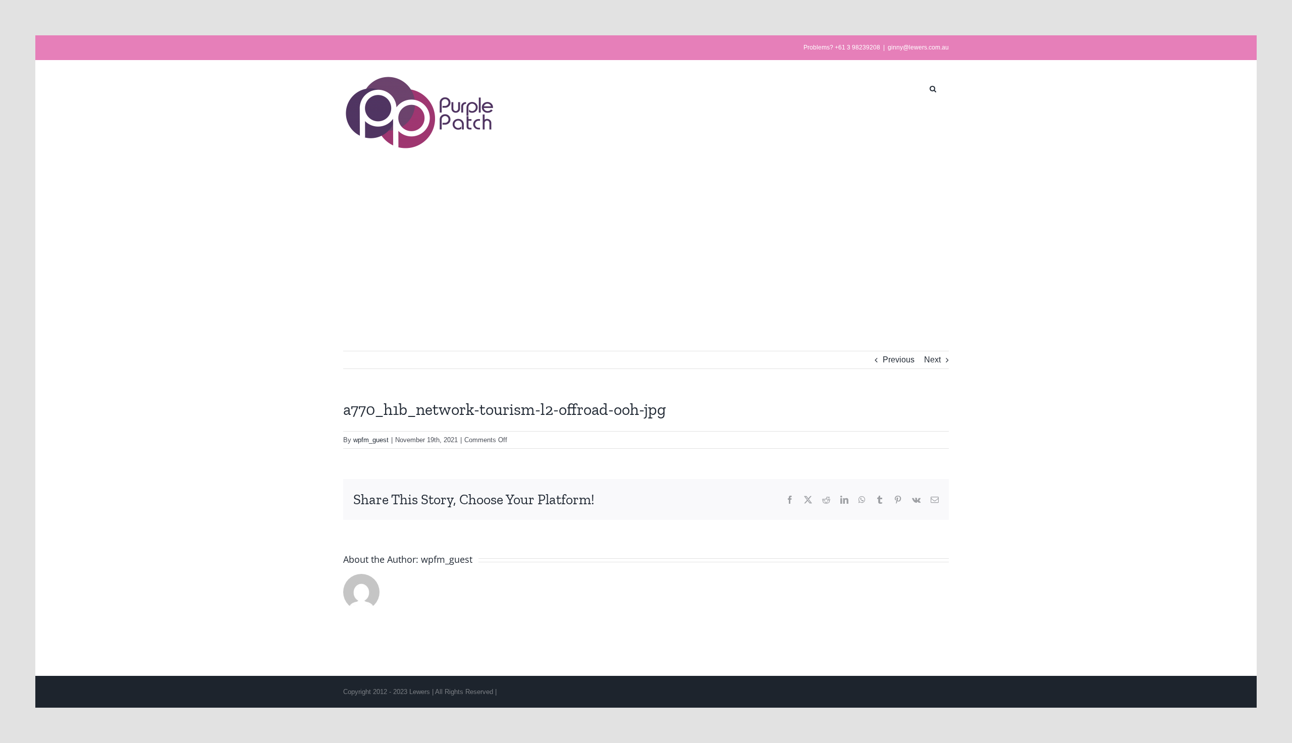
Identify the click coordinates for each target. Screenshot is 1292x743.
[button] (933, 87)
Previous (898, 359)
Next (932, 359)
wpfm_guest (371, 440)
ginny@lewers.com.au (918, 47)
